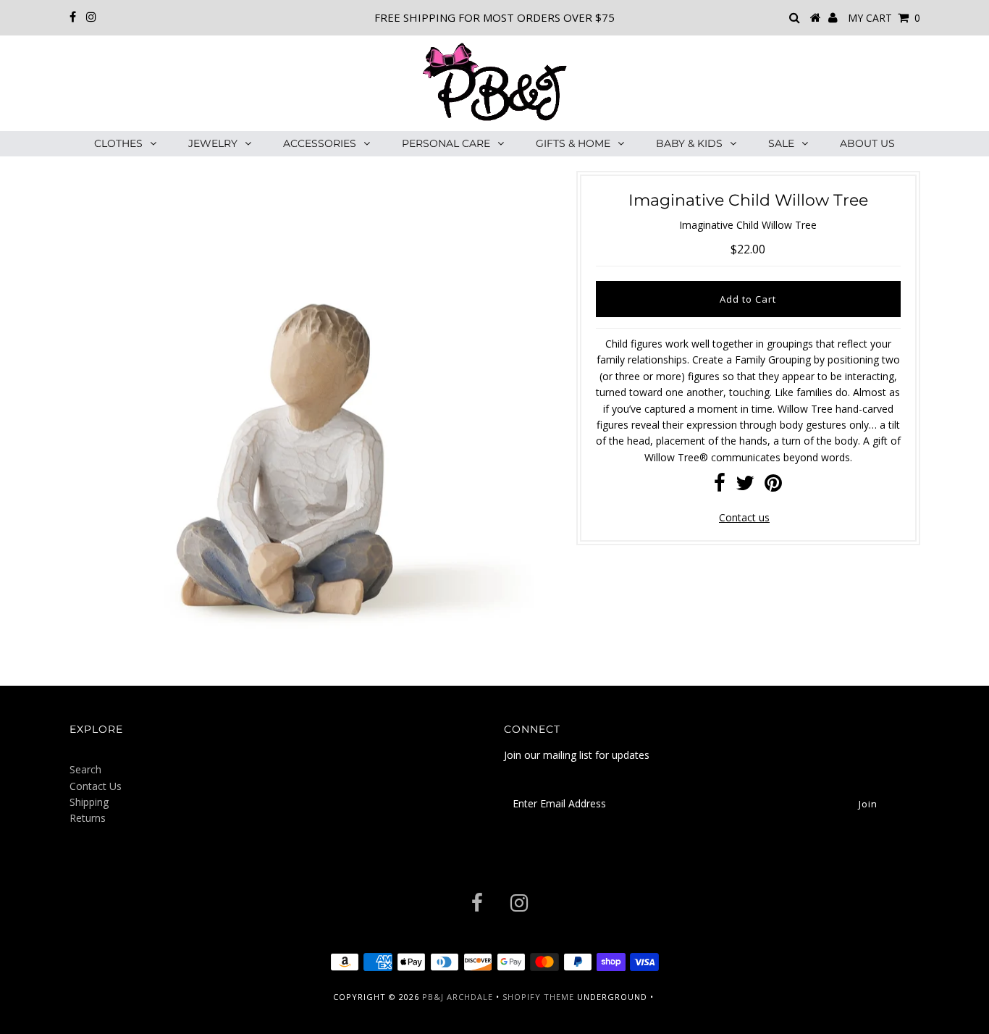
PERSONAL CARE (446, 143)
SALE (781, 143)
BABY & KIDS (689, 143)
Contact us (744, 517)
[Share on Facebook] (719, 486)
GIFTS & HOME (573, 143)
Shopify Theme (538, 996)
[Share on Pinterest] (773, 486)
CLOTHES (118, 143)
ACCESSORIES (319, 143)
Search (85, 769)
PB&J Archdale (457, 996)
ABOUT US (867, 143)
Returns (88, 818)
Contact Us (96, 786)
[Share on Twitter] (745, 486)
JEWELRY (212, 143)
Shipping (89, 802)
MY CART (884, 18)
